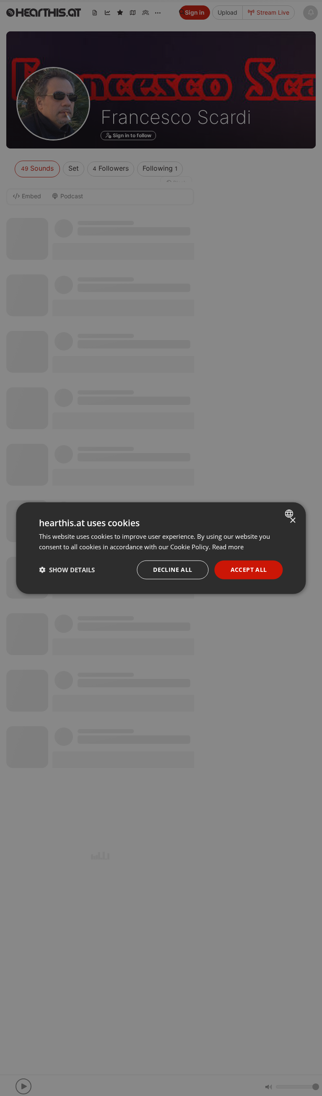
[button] (67, 569)
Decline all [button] (172, 570)
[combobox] (290, 514)
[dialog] (161, 548)
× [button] (292, 520)
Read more (228, 547)
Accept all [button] (249, 570)
